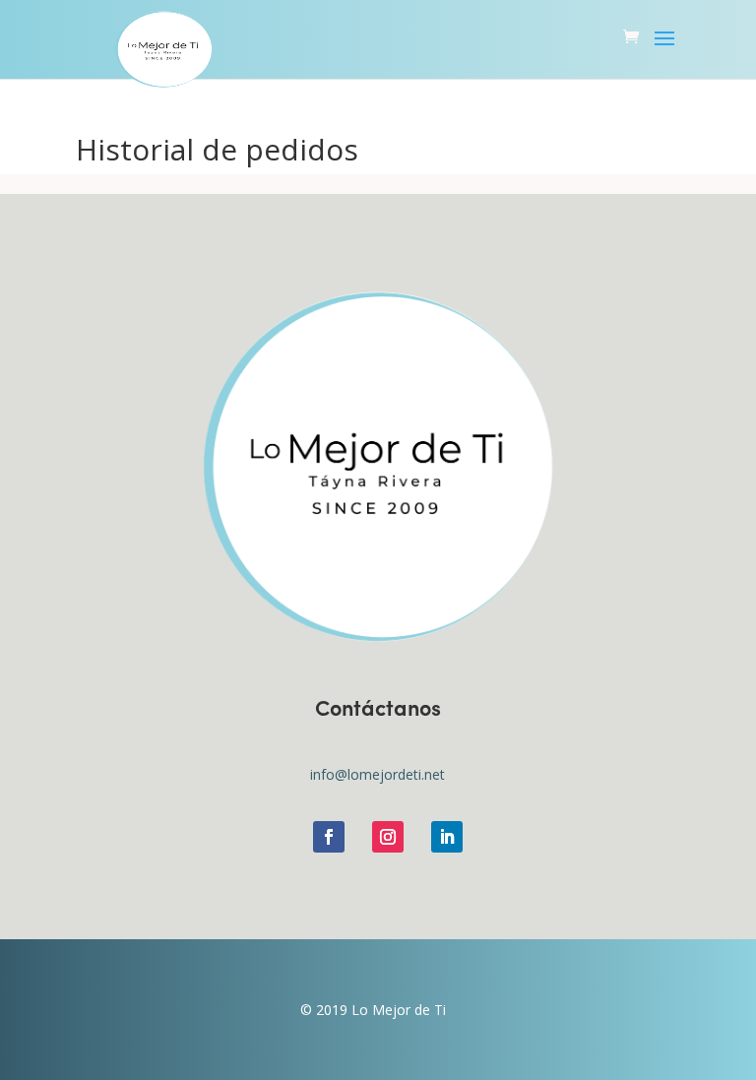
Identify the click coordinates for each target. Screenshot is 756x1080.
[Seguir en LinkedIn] (447, 837)
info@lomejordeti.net (377, 774)
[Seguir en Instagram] (388, 837)
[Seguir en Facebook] (329, 837)
